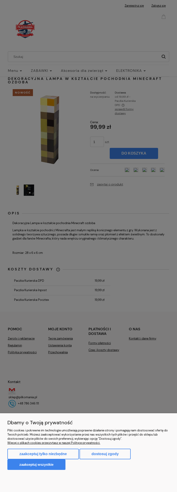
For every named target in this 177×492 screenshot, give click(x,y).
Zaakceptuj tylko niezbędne (43, 454)
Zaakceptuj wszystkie (36, 464)
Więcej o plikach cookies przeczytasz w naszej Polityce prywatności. (53, 443)
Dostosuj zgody (105, 454)
